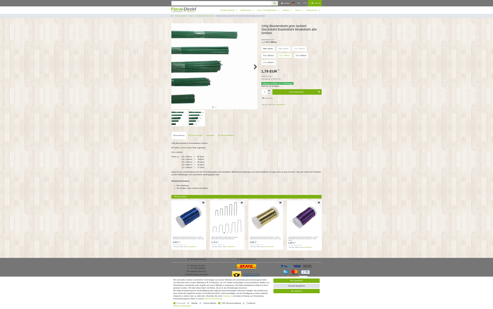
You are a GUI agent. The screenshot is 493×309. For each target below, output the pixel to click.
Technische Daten (195, 135)
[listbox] (227, 217)
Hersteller (210, 135)
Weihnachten (246, 10)
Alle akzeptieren (296, 281)
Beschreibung (178, 135)
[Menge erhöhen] (269, 90)
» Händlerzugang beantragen (196, 274)
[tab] (178, 135)
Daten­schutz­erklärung (213, 299)
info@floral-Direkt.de (196, 271)
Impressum (227, 296)
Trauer (298, 10)
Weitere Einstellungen (182, 306)
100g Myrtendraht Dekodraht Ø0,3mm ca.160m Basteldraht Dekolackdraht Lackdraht (188, 237)
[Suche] (274, 3)
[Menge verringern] (269, 93)
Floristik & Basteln (227, 10)
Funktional (251, 303)
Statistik (194, 303)
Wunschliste (268, 98)
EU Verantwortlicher (226, 135)
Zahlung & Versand (197, 266)
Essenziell (181, 303)
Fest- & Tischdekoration (267, 10)
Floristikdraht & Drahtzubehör (204, 16)
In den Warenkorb (296, 92)
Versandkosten (280, 104)
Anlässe (286, 10)
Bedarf (190, 16)
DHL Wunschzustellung (231, 303)
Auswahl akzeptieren (296, 286)
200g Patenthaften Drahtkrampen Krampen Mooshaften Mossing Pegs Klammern (224, 237)
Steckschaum (312, 10)
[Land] (293, 3)
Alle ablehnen (296, 291)
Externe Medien (209, 303)
